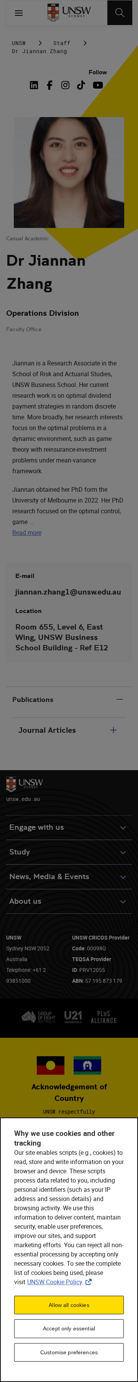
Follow (98, 72)
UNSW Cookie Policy (61, 1282)
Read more (26, 532)
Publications (32, 699)
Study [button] (19, 852)
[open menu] (19, 12)
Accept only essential (69, 1328)
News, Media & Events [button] (49, 876)
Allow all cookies (69, 1305)
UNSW (19, 43)
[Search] (119, 12)
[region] (69, 1249)
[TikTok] (81, 85)
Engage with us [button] (36, 827)
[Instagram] (65, 85)
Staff (62, 43)
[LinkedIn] (35, 85)
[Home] (69, 12)
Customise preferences (69, 1352)
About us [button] (25, 901)
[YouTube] (97, 85)
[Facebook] (50, 85)
